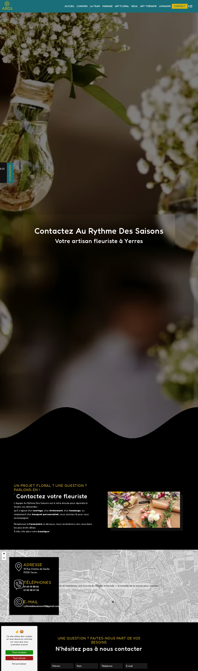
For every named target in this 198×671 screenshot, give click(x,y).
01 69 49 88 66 (31, 586)
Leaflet (194, 621)
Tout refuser (19, 658)
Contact (179, 6)
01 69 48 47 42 (31, 590)
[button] (99, 586)
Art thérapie (148, 6)
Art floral (122, 6)
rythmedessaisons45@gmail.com (39, 606)
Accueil (69, 6)
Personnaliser (19, 663)
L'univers (82, 6)
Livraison (165, 6)
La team (95, 6)
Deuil (134, 6)
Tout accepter (19, 652)
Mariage (107, 6)
